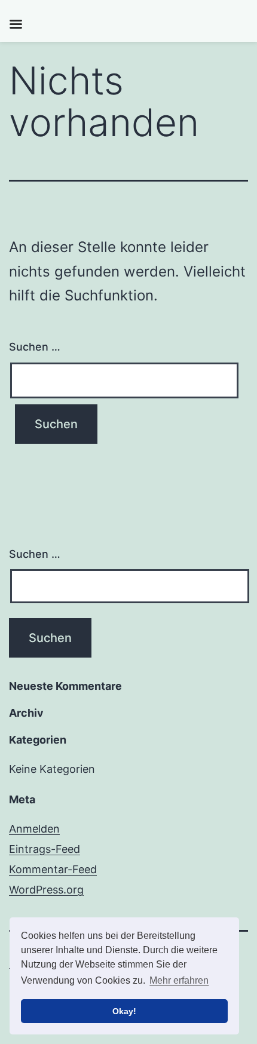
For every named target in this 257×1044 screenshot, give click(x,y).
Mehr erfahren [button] (179, 980)
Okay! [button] (124, 1011)
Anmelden (34, 828)
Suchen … (34, 346)
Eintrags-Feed (44, 849)
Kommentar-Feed (53, 869)
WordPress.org (46, 889)
